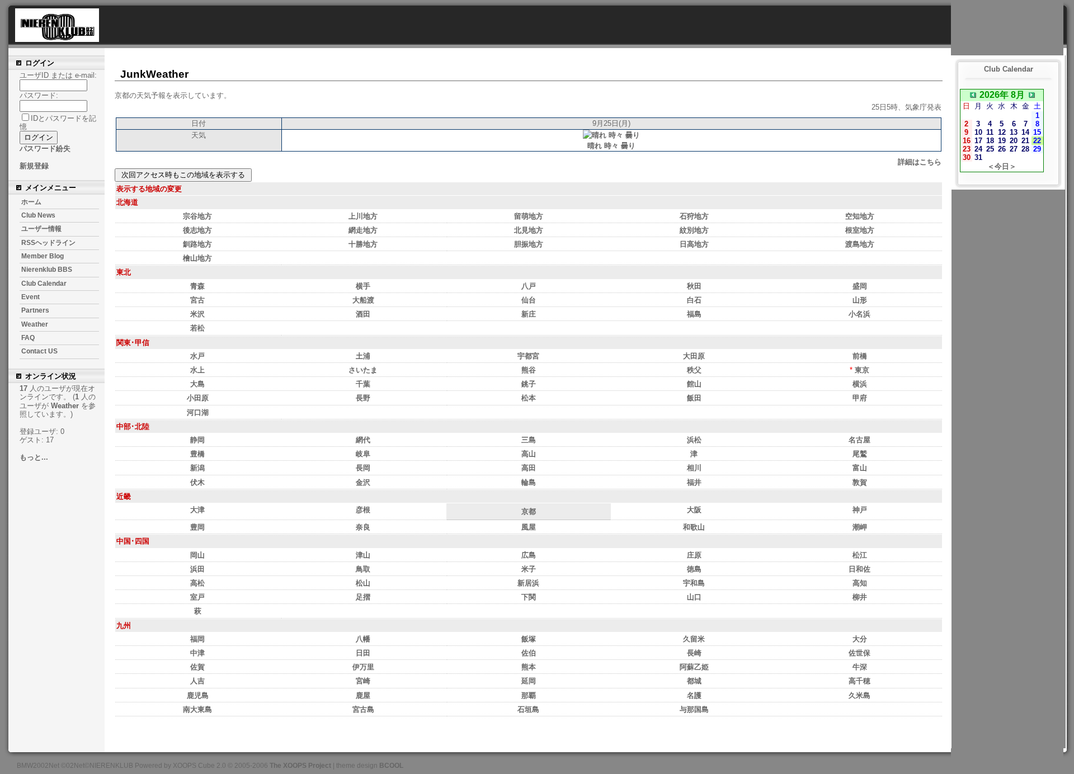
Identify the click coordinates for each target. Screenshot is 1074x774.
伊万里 (363, 667)
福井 (694, 482)
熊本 (528, 667)
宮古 (197, 300)
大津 (197, 510)
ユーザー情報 (41, 229)
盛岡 (859, 286)
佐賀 (197, 667)
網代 (363, 440)
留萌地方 (528, 216)
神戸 (859, 510)
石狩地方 (694, 216)
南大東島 (197, 709)
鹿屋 (363, 695)
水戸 (197, 356)
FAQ (28, 338)
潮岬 (859, 527)
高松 (197, 583)
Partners (35, 310)
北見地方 (528, 230)
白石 (694, 300)
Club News (38, 215)
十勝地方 (363, 244)
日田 (363, 653)
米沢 (197, 314)
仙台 (528, 300)
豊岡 (197, 527)
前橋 (859, 356)
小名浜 (859, 314)
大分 (859, 639)
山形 (859, 300)
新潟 (197, 468)
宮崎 (363, 681)
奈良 (363, 527)
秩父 (694, 370)
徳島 (694, 569)
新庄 (528, 314)
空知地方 (859, 216)
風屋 (528, 527)
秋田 (694, 286)
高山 (528, 454)
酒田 (363, 314)
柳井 (859, 597)
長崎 (694, 653)
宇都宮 (528, 356)
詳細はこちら (919, 162)
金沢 (363, 482)
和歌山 (694, 527)
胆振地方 (528, 244)
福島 (694, 314)
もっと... (34, 457)
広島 (528, 555)
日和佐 (859, 569)
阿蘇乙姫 (694, 667)
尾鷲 (859, 454)
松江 (859, 555)
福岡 (197, 639)
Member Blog (42, 256)
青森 (197, 286)
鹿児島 (198, 695)
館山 (694, 384)
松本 (528, 398)
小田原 (198, 398)
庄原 (694, 555)
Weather (34, 324)
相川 (694, 468)
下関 (528, 597)
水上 (197, 370)
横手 (363, 286)
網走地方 (363, 230)
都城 (694, 681)
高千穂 (859, 681)
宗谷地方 (197, 216)
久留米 (694, 639)
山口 (694, 597)
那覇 (528, 695)
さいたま (363, 370)
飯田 (694, 398)
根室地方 (859, 230)
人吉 (197, 681)
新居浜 (528, 583)
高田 (528, 468)
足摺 (363, 597)
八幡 (363, 639)
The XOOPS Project (300, 766)
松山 (363, 583)
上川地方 (363, 216)
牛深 (859, 667)
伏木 (197, 482)
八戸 (528, 286)
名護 (694, 695)
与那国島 (694, 709)
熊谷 (528, 370)
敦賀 (859, 482)
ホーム (31, 202)
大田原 (694, 356)
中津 (197, 653)
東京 (862, 370)
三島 (528, 440)
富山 (859, 468)
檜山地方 (197, 258)
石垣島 (528, 709)
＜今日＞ (1001, 166)
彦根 (363, 510)
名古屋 (859, 440)
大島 (197, 384)
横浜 (859, 384)
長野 (363, 398)
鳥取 (363, 569)
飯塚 (528, 639)
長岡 (363, 468)
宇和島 (694, 583)
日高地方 (694, 244)
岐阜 (363, 454)
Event (30, 297)
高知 (859, 583)
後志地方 (197, 230)
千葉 (363, 384)
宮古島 (363, 709)
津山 (363, 555)
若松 (197, 328)
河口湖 (198, 412)
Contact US (39, 351)
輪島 (528, 482)
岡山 (197, 555)
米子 (528, 569)
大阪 (694, 510)
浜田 (197, 569)
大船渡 (363, 300)
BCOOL (391, 766)
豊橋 (197, 454)
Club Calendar (44, 283)
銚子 (528, 384)
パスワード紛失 (45, 148)
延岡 (528, 681)
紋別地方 (694, 230)
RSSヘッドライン (48, 243)
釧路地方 (197, 244)
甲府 (859, 398)
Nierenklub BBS (46, 269)
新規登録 (34, 166)
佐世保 (859, 653)
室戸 (197, 597)
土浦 (363, 356)
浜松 (694, 440)
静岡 (197, 440)
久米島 (859, 695)
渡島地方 (859, 244)
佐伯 (528, 653)
